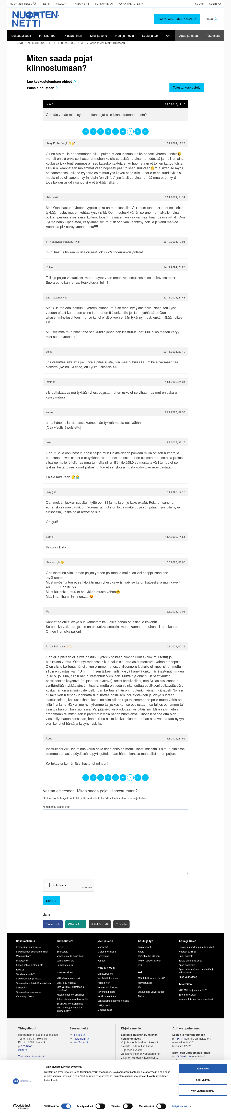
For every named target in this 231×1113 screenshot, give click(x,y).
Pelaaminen (103, 982)
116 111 (180, 1038)
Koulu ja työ (145, 941)
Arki (140, 972)
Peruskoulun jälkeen (149, 956)
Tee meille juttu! (187, 994)
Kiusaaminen (65, 972)
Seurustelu (62, 951)
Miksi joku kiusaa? (66, 982)
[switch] (100, 1106)
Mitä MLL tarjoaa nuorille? (193, 990)
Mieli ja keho (105, 941)
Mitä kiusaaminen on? (68, 978)
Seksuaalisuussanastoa (28, 992)
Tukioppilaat (104, 3)
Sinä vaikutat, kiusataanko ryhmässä (71, 988)
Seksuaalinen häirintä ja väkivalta (34, 983)
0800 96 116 (184, 1056)
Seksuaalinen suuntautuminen (32, 951)
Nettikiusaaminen (106, 996)
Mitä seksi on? (23, 956)
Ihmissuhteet (65, 941)
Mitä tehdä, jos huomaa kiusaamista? (69, 1009)
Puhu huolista (186, 956)
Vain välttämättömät (202, 1090)
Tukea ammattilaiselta (190, 960)
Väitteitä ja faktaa (25, 996)
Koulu (141, 951)
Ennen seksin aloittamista (29, 965)
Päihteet (101, 960)
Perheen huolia (65, 965)
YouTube (79, 1042)
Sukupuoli (21, 987)
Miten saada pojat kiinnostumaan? (103, 43)
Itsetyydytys (22, 960)
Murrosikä (102, 947)
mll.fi (21, 1050)
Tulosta (121, 924)
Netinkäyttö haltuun (107, 987)
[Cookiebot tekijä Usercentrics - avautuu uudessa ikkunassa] (22, 1106)
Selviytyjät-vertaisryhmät (70, 1003)
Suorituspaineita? (25, 974)
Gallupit (62, 3)
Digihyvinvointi (105, 973)
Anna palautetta (131, 3)
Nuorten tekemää (23, 3)
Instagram (80, 1038)
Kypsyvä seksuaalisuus (28, 947)
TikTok (78, 1035)
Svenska (215, 3)
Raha (141, 996)
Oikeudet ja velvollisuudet (151, 991)
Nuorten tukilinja (187, 951)
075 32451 (27, 1046)
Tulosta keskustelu (187, 87)
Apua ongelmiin (187, 965)
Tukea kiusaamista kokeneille (72, 999)
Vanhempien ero (65, 960)
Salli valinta (203, 1079)
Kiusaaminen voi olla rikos (70, 994)
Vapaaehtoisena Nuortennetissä (196, 999)
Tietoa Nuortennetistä (31, 1056)
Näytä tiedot (179, 1106)
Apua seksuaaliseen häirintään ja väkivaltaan (196, 970)
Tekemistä (185, 984)
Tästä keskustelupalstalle (177, 19)
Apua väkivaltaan (188, 976)
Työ (140, 965)
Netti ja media (106, 967)
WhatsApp (75, 924)
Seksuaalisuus (66, 43)
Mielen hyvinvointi (106, 951)
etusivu (18, 43)
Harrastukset (145, 982)
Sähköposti (99, 924)
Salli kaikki (203, 1068)
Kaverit (60, 947)
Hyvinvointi (103, 956)
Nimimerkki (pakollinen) (57, 807)
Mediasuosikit (104, 1009)
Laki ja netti (103, 1005)
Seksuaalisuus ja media (28, 978)
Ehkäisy (20, 969)
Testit (46, 3)
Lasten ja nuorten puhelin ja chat (196, 947)
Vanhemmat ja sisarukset (70, 956)
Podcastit (81, 3)
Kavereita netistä (106, 991)
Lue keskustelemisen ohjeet (50, 81)
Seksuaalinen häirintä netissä (113, 1000)
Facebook (52, 924)
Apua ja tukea (187, 941)
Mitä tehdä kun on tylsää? (152, 978)
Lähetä (51, 900)
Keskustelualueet (40, 43)
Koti (140, 987)
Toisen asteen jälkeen (149, 960)
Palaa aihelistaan (41, 87)
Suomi (199, 3)
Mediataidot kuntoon (108, 978)
